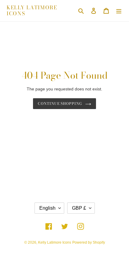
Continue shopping (60, 103)
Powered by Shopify (88, 242)
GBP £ (79, 208)
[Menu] (118, 10)
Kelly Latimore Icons (32, 11)
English (47, 208)
